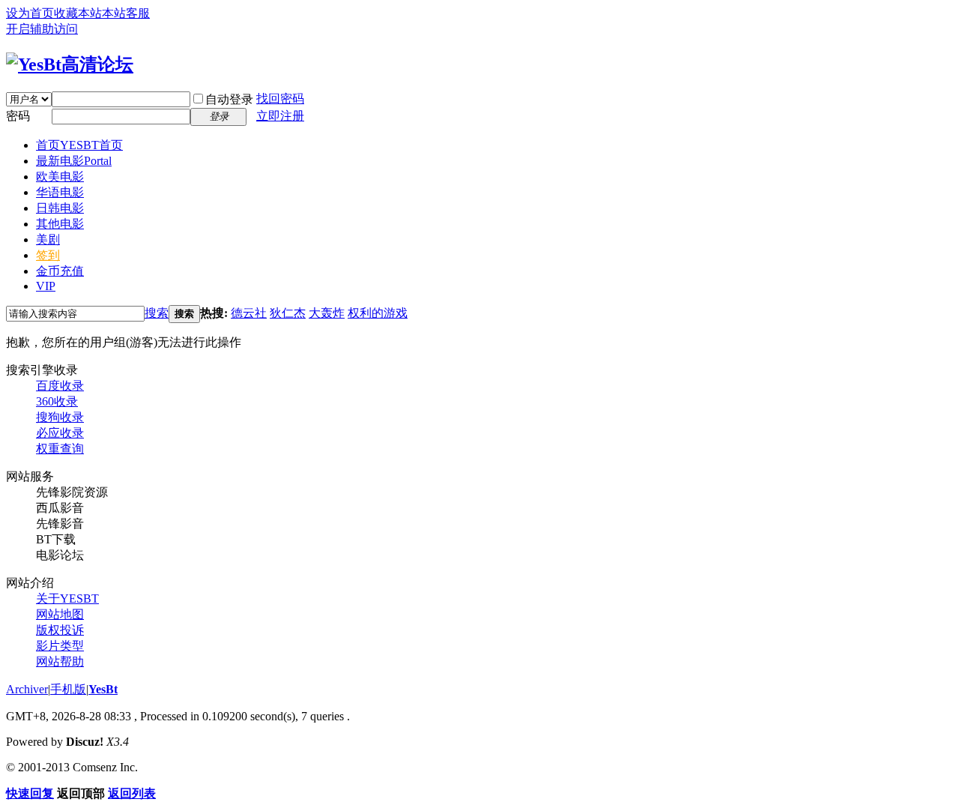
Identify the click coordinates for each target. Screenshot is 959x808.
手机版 (68, 689)
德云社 (249, 313)
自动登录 (229, 99)
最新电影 (74, 160)
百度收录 (60, 385)
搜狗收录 (60, 417)
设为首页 (30, 13)
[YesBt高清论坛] (69, 64)
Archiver (27, 689)
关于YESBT (67, 598)
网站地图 (60, 614)
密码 (18, 115)
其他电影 (60, 223)
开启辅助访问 (42, 28)
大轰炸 (327, 313)
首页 (79, 145)
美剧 (48, 239)
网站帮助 (60, 661)
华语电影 (60, 192)
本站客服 (126, 13)
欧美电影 (60, 176)
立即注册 (280, 115)
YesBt (103, 689)
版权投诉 (60, 630)
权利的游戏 (378, 313)
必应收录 (60, 432)
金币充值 (60, 271)
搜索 (157, 313)
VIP (45, 286)
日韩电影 (60, 208)
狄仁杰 (288, 313)
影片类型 (60, 645)
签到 (48, 255)
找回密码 (280, 98)
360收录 (57, 401)
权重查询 (60, 448)
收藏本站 (78, 13)
